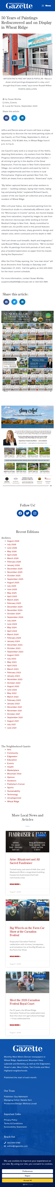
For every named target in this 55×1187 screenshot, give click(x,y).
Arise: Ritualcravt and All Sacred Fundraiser (25, 861)
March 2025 (13, 600)
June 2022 (12, 689)
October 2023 (13, 648)
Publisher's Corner (16, 784)
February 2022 (14, 700)
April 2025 (12, 596)
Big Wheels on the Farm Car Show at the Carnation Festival (27, 931)
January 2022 (13, 703)
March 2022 (13, 696)
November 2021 (14, 710)
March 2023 (13, 669)
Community (12, 753)
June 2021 (12, 728)
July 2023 (11, 658)
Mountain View (14, 773)
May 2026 (12, 551)
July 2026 (11, 544)
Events (13, 102)
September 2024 (29, 106)
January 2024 (13, 641)
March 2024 (13, 634)
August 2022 (13, 686)
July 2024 (11, 620)
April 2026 (12, 555)
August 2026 (13, 541)
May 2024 (12, 627)
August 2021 (13, 721)
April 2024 (12, 631)
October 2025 (13, 575)
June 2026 (12, 548)
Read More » (15, 884)
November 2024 (14, 610)
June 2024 (12, 624)
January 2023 (13, 676)
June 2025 (12, 589)
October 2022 (13, 683)
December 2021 (14, 707)
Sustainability (13, 791)
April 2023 (12, 665)
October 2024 (13, 613)
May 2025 (12, 593)
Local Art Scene (12, 106)
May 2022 (12, 693)
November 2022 (14, 679)
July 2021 (11, 724)
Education (12, 760)
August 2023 (13, 655)
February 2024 (14, 638)
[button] (6, 118)
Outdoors (11, 780)
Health (10, 767)
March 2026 (13, 558)
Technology (12, 794)
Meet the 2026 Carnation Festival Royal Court (25, 1001)
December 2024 (14, 606)
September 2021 (15, 717)
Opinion (11, 777)
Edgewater (12, 756)
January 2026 (13, 565)
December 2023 (14, 645)
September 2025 (15, 579)
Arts (7, 102)
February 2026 (14, 561)
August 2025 (13, 582)
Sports (10, 787)
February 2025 (14, 603)
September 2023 (15, 651)
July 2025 (11, 586)
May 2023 (12, 662)
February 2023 (14, 672)
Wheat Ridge (13, 801)
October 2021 (13, 714)
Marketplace (13, 770)
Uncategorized (14, 798)
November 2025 (14, 572)
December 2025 (14, 568)
